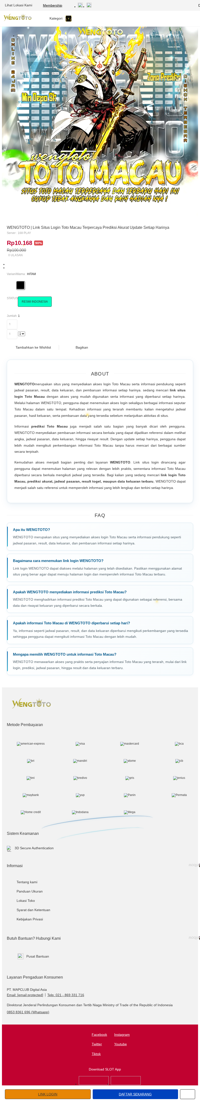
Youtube (120, 1044)
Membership (52, 5)
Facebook (99, 1035)
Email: (25, 995)
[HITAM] (20, 285)
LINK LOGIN (47, 1094)
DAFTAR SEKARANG (135, 1094)
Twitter (97, 1044)
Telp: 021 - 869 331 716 (65, 995)
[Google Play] (126, 1084)
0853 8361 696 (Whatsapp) (28, 1012)
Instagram (122, 1035)
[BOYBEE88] (94, 1084)
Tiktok (96, 1054)
